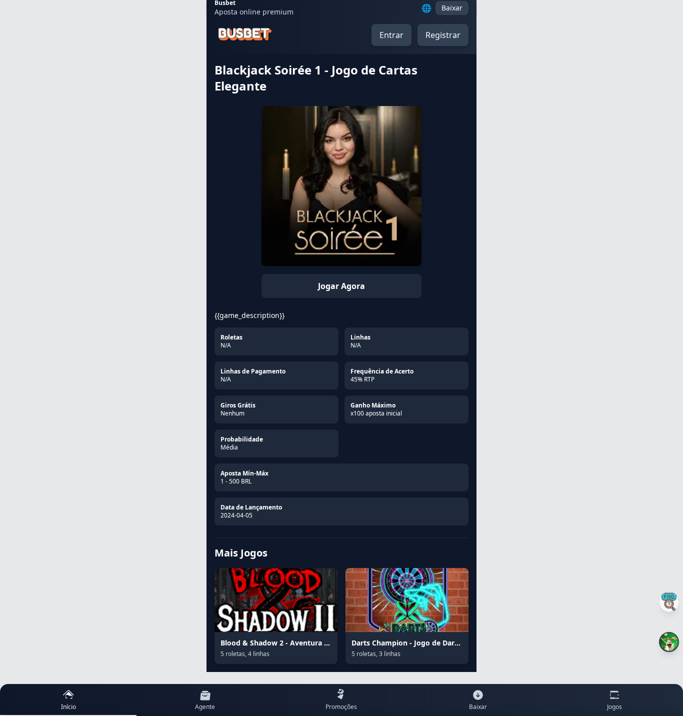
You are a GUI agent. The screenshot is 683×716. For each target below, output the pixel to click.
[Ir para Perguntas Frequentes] (669, 602)
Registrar (443, 35)
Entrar (392, 35)
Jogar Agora (341, 286)
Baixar (452, 7)
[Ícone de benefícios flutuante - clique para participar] (669, 642)
